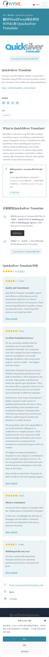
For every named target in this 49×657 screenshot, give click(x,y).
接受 (24, 639)
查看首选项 (24, 651)
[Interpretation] (12, 103)
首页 (4, 15)
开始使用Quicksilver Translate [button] (23, 208)
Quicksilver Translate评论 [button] (20, 265)
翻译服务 (11, 15)
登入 (38, 4)
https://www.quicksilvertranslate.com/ (26, 585)
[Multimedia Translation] (3, 103)
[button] (45, 620)
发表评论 (21, 271)
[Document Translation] (17, 103)
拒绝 (24, 645)
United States (30, 87)
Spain (4, 87)
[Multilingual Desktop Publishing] (8, 103)
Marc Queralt (11, 318)
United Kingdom (15, 87)
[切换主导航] (44, 4)
